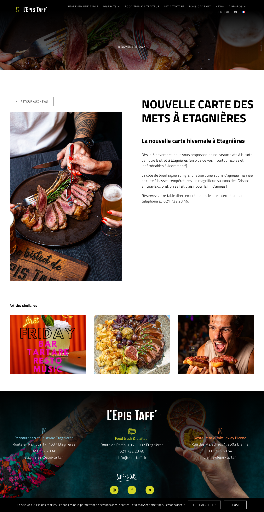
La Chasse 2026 (132, 340)
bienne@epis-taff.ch (220, 457)
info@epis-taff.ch (132, 457)
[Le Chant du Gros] (216, 344)
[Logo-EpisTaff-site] (31, 8)
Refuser (235, 505)
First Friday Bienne (47, 340)
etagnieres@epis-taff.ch (44, 457)
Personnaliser (173, 505)
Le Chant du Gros (216, 340)
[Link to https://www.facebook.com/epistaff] (132, 490)
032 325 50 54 (220, 450)
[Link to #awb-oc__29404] (150, 490)
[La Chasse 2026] (132, 344)
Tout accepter (204, 505)
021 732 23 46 (44, 450)
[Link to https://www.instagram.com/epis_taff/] (114, 490)
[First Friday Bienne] (48, 344)
